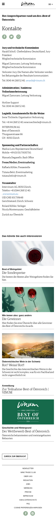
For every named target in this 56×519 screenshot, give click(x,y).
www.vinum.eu (10, 194)
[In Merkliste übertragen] (18, 36)
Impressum (28, 496)
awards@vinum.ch (35, 80)
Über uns (28, 476)
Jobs (28, 484)
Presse (28, 492)
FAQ (28, 504)
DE (50, 4)
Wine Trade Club (28, 472)
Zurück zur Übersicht (15, 456)
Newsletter (28, 468)
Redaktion (28, 480)
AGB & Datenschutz (28, 500)
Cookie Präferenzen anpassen (28, 508)
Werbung (28, 488)
